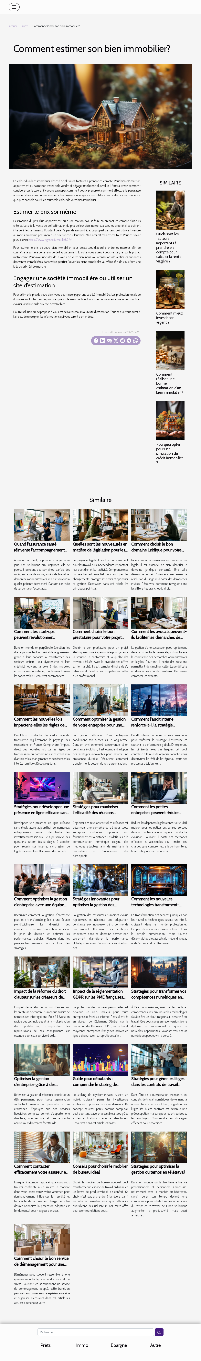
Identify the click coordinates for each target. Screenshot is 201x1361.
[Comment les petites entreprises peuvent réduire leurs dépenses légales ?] (159, 788)
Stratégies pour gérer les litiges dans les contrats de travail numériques (158, 1084)
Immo (82, 1345)
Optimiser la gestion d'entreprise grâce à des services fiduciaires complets (39, 1084)
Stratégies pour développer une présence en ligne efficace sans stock (41, 812)
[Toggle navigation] (14, 7)
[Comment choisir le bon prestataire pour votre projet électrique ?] (100, 612)
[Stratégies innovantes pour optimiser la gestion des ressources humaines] (100, 880)
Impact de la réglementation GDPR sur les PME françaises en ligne (98, 997)
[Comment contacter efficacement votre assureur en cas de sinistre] (42, 1147)
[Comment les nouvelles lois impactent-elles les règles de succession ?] (42, 700)
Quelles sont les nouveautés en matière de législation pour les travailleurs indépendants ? (100, 550)
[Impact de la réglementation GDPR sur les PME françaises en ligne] (100, 972)
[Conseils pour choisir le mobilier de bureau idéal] (100, 1147)
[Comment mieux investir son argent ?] (170, 289)
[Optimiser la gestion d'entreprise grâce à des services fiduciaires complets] (42, 1059)
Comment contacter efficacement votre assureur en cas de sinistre (41, 1172)
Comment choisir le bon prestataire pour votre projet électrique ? (97, 637)
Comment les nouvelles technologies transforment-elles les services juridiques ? (155, 904)
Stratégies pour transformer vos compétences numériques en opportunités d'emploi (158, 997)
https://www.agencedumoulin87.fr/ (50, 240)
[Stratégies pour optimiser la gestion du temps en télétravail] (159, 1147)
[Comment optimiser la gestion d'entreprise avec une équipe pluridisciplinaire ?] (42, 880)
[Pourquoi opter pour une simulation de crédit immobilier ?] (170, 420)
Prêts (45, 1345)
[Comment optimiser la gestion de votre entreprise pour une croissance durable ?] (100, 700)
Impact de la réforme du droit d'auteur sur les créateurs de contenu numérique (40, 997)
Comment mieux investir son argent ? (169, 318)
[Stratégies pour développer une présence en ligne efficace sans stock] (42, 788)
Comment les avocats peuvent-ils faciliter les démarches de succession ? (159, 637)
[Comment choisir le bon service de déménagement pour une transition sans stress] (42, 1239)
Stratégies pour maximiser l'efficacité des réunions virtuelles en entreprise (95, 812)
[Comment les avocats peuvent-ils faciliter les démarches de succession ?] (159, 612)
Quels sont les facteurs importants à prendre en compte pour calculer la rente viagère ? (168, 247)
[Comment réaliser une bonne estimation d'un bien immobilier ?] (170, 350)
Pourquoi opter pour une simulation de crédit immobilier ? (169, 453)
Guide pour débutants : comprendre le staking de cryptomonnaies (95, 1084)
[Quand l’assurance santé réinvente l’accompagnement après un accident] (42, 525)
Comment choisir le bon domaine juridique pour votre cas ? (156, 550)
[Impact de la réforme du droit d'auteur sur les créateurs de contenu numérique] (42, 972)
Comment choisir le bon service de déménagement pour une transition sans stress (41, 1264)
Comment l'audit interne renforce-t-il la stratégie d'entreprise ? (152, 725)
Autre (25, 26)
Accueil (13, 26)
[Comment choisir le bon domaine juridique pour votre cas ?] (159, 525)
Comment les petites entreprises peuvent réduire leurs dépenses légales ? (155, 812)
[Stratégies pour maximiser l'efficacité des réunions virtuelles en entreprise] (100, 788)
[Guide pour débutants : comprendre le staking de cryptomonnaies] (100, 1059)
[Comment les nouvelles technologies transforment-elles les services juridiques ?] (159, 880)
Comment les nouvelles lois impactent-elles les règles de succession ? (39, 725)
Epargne (119, 1345)
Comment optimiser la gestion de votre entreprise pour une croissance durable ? (99, 725)
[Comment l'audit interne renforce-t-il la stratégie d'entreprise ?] (159, 700)
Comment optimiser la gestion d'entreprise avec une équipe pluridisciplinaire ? (40, 904)
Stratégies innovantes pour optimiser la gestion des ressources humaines (96, 904)
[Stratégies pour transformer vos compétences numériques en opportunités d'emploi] (159, 972)
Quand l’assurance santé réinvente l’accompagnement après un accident (39, 550)
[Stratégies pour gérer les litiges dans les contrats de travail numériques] (159, 1059)
